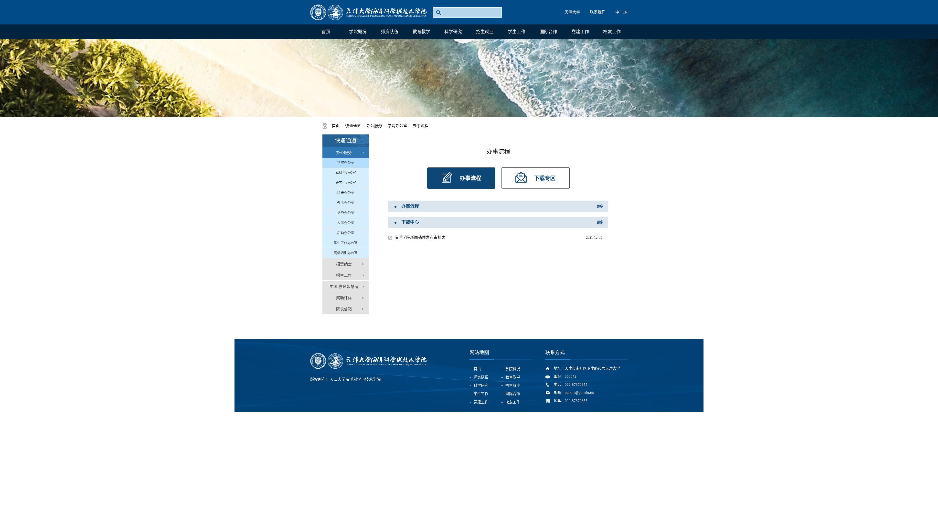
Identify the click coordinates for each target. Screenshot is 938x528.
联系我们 (598, 12)
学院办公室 (397, 126)
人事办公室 (345, 223)
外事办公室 (345, 203)
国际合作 (548, 31)
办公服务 (374, 126)
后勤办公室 (345, 233)
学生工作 (516, 31)
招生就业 (485, 31)
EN (625, 12)
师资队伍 (389, 31)
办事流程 (420, 126)
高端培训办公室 (346, 253)
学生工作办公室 (346, 243)
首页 (326, 31)
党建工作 (580, 31)
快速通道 (353, 126)
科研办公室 (345, 193)
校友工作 (612, 31)
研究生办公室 (345, 183)
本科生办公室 (345, 173)
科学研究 (453, 31)
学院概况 (358, 31)
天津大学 (572, 12)
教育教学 (421, 31)
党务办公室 (345, 213)
